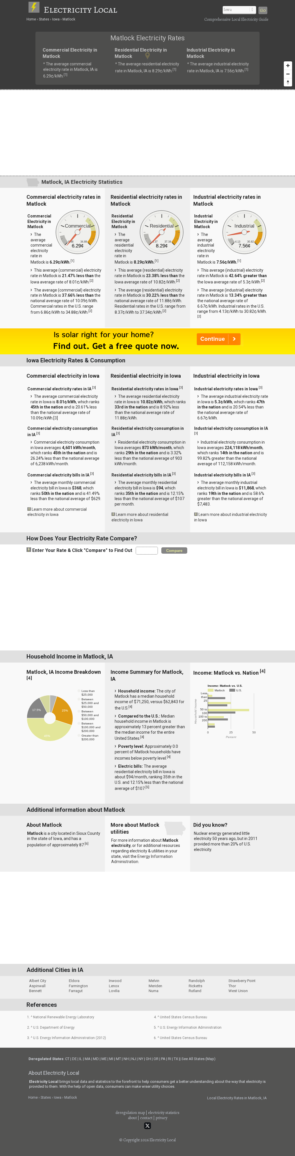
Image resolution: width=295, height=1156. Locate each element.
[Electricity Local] (35, 9)
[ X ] (237, 532)
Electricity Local (80, 9)
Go (263, 10)
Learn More (86, 579)
